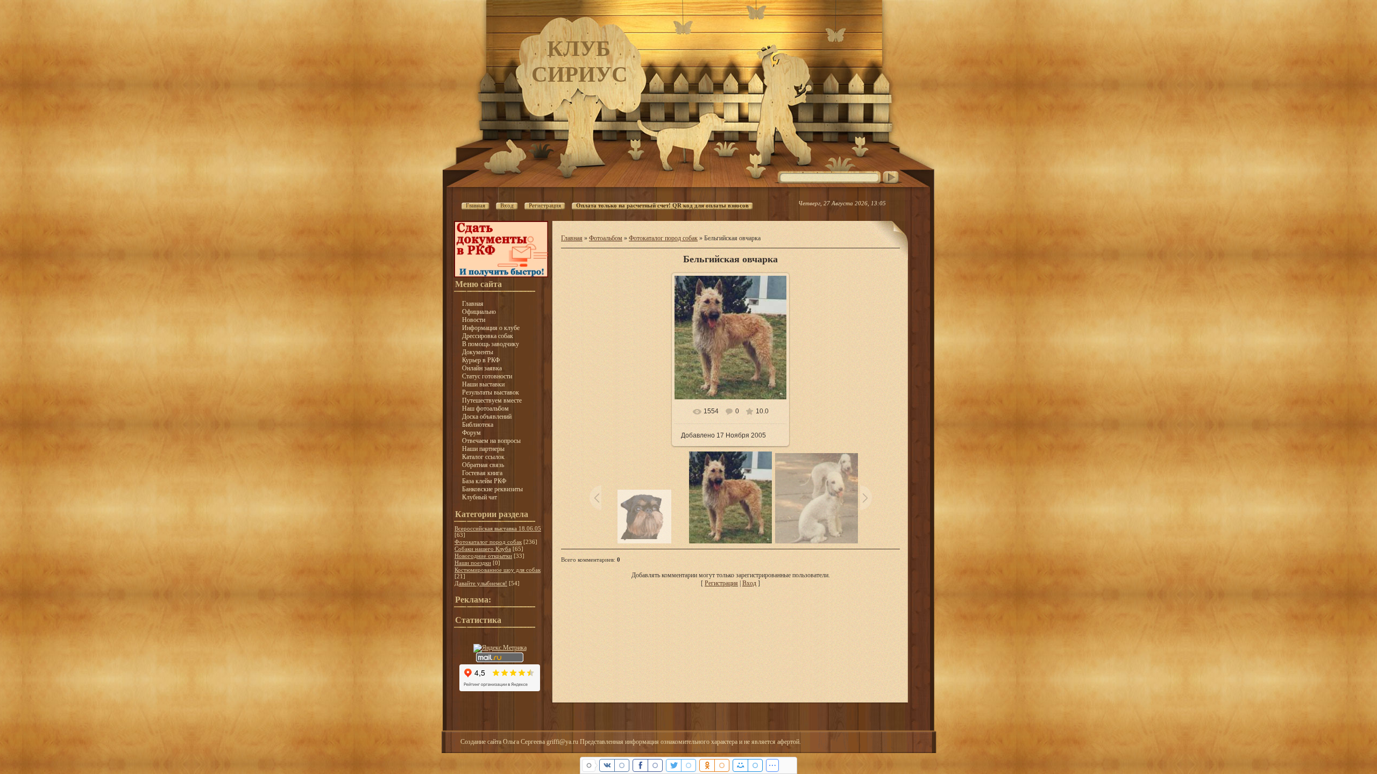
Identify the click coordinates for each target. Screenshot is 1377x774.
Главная (572, 238)
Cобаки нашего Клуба (483, 549)
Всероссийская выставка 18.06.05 (498, 528)
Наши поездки (473, 563)
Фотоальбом (605, 238)
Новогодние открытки (483, 556)
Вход (749, 583)
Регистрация (721, 583)
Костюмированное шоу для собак (498, 570)
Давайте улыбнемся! (481, 583)
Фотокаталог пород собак (488, 542)
